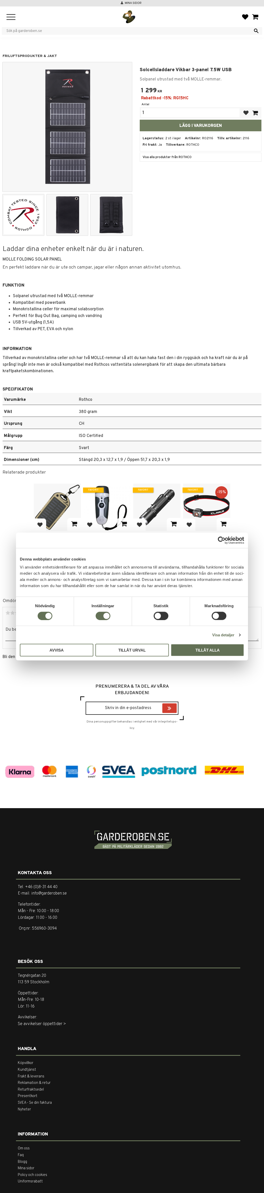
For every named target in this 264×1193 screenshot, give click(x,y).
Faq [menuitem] (21, 1155)
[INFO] (74, 524)
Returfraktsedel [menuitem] (31, 1089)
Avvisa (57, 650)
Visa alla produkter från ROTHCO (167, 157)
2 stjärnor (12, 613)
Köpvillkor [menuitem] (25, 1063)
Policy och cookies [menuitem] (32, 1175)
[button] (10, 17)
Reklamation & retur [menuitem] (34, 1083)
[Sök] (256, 31)
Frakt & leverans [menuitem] (31, 1076)
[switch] (103, 616)
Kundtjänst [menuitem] (27, 1069)
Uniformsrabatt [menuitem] (30, 1181)
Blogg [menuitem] (22, 1161)
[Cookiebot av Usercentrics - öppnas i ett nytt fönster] (221, 540)
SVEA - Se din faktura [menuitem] (35, 1102)
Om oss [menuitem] (24, 1148)
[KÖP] (255, 113)
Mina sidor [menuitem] (26, 1168)
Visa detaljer (223, 634)
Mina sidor (133, 3)
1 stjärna (7, 613)
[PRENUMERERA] (175, 709)
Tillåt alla (207, 650)
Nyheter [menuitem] (24, 1109)
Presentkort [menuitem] (27, 1096)
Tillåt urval (132, 650)
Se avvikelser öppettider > (42, 1024)
